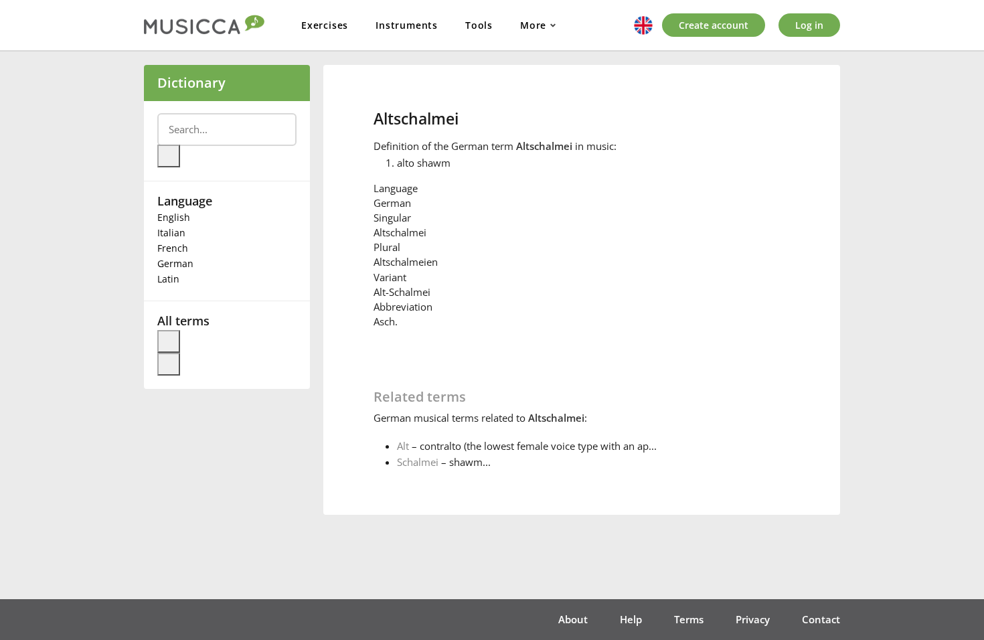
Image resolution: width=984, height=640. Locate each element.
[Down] (168, 364)
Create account (713, 25)
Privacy (753, 619)
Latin (168, 278)
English (173, 217)
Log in (809, 25)
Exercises (324, 25)
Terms (689, 619)
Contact (821, 619)
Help (631, 619)
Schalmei (417, 462)
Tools (479, 25)
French (172, 248)
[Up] (168, 341)
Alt (403, 446)
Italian (171, 232)
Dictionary (191, 83)
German (175, 263)
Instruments (407, 25)
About (573, 619)
